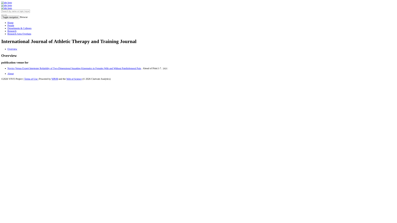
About (10, 73)
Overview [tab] (12, 49)
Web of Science (74, 79)
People (10, 25)
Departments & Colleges (19, 28)
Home (10, 22)
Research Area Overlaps (19, 34)
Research (11, 31)
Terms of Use (31, 79)
